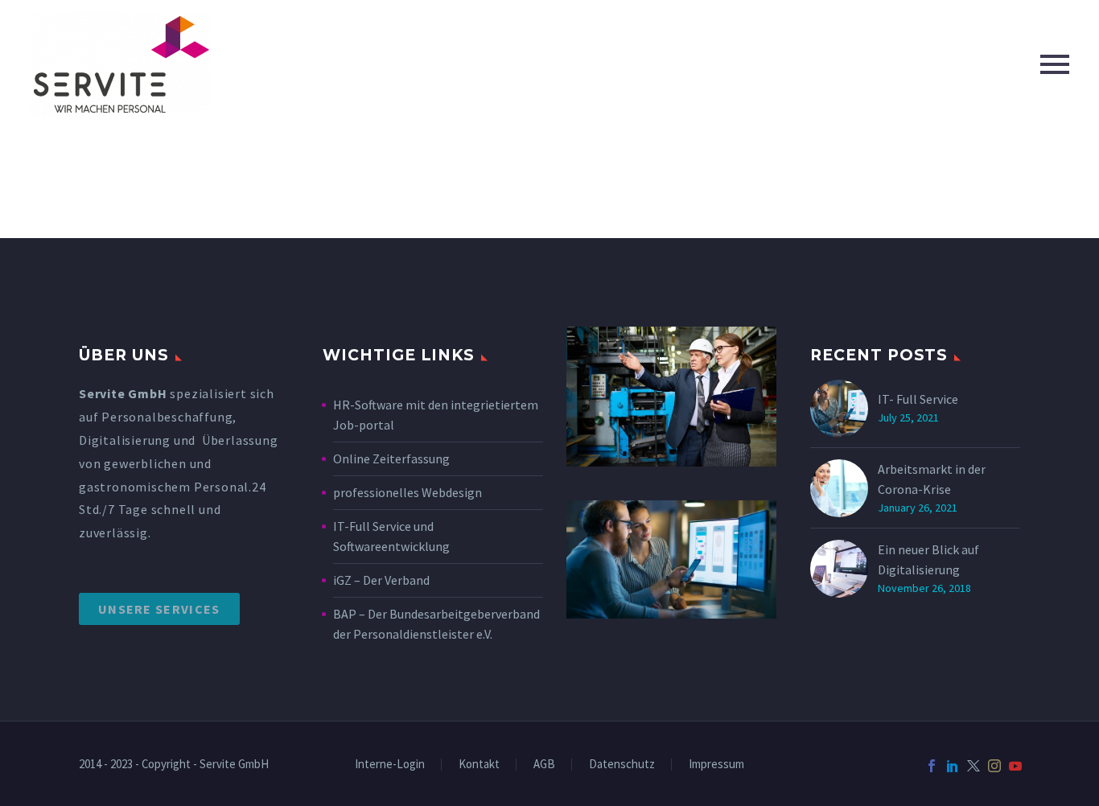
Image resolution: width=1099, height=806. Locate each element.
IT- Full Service (918, 399)
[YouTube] (1015, 765)
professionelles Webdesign (408, 492)
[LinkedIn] (952, 765)
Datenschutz (622, 765)
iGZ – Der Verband (381, 580)
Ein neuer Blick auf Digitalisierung (928, 559)
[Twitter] (973, 765)
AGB (544, 765)
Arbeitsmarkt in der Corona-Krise (932, 479)
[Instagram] (994, 765)
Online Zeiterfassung (391, 458)
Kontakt (479, 765)
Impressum (716, 765)
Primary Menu (1054, 64)
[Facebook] (931, 765)
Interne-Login (390, 765)
